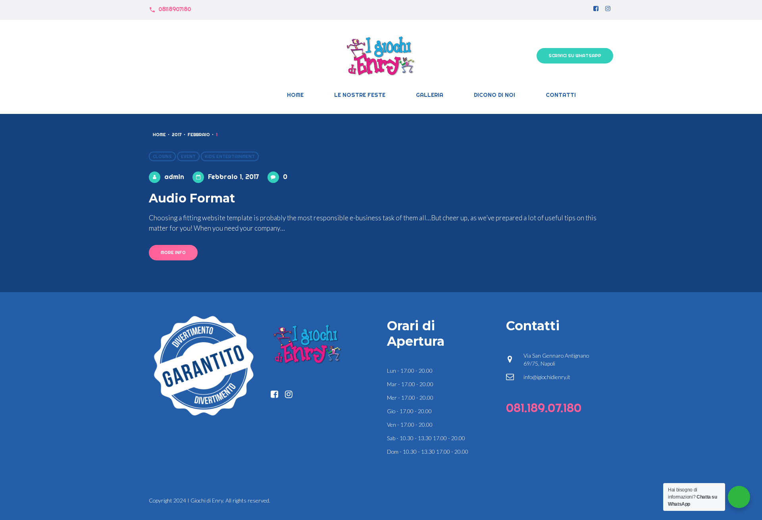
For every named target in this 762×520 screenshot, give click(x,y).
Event (188, 156)
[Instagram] (607, 9)
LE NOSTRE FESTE (359, 94)
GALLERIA (429, 94)
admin (174, 176)
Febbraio (199, 134)
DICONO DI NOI (494, 94)
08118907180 (174, 9)
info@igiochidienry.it (546, 377)
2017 (177, 134)
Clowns (162, 156)
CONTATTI (561, 94)
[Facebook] (595, 9)
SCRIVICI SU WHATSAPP (574, 55)
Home (295, 94)
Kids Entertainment (230, 156)
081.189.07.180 (543, 407)
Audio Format (192, 198)
